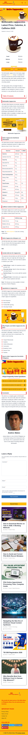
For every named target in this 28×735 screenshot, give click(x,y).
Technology (15, 626)
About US (4, 718)
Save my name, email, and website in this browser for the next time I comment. (13, 491)
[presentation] (14, 514)
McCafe (11, 74)
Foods (3, 19)
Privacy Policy (5, 711)
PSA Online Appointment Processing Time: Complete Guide (13, 584)
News (14, 529)
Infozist (6, 529)
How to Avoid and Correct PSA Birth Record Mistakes (13, 555)
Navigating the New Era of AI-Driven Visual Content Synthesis (13, 623)
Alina (5, 682)
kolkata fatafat (21, 733)
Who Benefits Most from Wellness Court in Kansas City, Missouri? (12, 678)
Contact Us (4, 716)
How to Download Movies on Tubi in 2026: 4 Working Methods (14, 525)
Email (4, 487)
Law (12, 682)
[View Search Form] (22, 3)
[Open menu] (25, 3)
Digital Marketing (16, 588)
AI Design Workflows (8, 628)
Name (4, 480)
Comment (5, 462)
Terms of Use (5, 713)
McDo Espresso (10, 231)
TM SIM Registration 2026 (12, 652)
